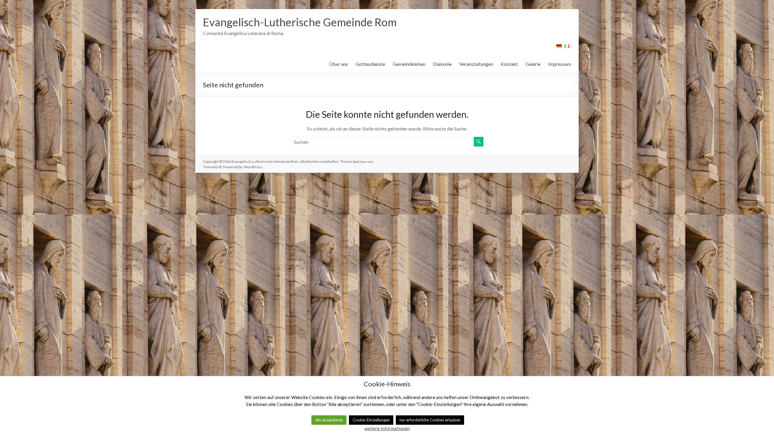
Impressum (559, 64)
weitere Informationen (387, 428)
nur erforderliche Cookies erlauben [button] (429, 419)
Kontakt (509, 64)
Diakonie (442, 64)
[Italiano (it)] (567, 48)
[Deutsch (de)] (559, 48)
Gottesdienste (370, 64)
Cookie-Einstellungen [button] (371, 419)
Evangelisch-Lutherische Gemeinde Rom (300, 22)
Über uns (338, 64)
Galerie (533, 64)
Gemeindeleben (409, 64)
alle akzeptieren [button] (329, 419)
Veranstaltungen (476, 64)
